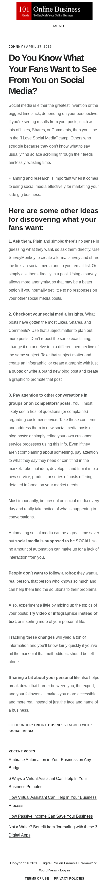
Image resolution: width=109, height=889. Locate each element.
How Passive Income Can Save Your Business (51, 816)
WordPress (48, 870)
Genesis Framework (80, 863)
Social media (21, 731)
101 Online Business (54, 11)
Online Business (50, 725)
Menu (58, 26)
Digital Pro (50, 863)
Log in (65, 870)
